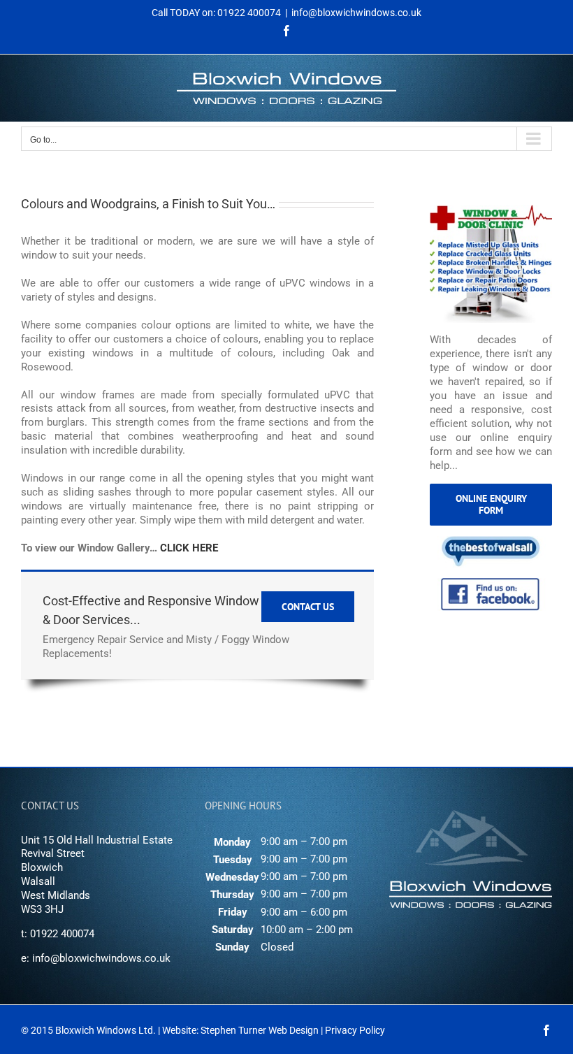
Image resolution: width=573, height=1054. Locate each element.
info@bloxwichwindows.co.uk (356, 12)
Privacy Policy (355, 1030)
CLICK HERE (189, 548)
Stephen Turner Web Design (260, 1030)
